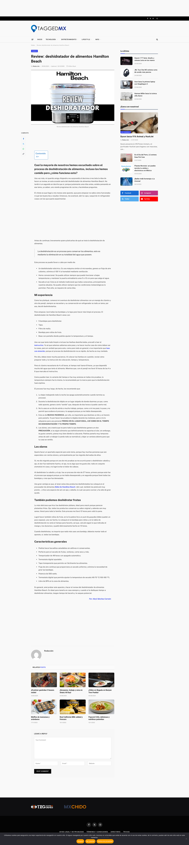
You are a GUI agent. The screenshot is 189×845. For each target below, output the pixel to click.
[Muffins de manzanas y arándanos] (44, 707)
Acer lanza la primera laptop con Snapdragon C (144, 83)
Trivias (126, 832)
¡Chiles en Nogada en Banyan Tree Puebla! (100, 691)
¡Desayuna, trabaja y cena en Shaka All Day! (71, 691)
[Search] (157, 39)
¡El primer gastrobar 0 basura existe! (42, 691)
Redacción (36, 66)
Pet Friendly (125, 132)
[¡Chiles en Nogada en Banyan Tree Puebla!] (101, 680)
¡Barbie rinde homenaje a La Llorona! (144, 180)
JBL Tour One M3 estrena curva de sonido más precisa (145, 71)
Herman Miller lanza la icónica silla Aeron (145, 95)
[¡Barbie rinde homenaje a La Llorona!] (126, 181)
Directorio (115, 832)
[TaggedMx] (48, 28)
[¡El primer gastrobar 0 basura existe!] (44, 680)
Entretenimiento (68, 39)
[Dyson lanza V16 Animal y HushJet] (139, 122)
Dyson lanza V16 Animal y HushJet (136, 136)
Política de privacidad (105, 841)
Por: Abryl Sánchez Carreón (100, 599)
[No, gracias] (186, 839)
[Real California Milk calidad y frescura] (73, 707)
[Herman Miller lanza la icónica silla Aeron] (126, 96)
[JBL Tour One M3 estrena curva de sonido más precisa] (126, 73)
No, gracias (90, 841)
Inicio (39, 39)
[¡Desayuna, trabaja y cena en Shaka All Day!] (73, 680)
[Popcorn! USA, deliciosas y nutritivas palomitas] (101, 707)
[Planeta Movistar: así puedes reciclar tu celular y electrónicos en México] (126, 168)
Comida (34, 51)
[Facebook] (23, 139)
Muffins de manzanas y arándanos (40, 718)
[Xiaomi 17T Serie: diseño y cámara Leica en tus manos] (126, 61)
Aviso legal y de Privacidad (71, 832)
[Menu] (32, 39)
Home (33, 45)
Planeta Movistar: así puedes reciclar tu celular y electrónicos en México (145, 168)
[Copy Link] (23, 154)
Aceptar (80, 841)
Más (97, 39)
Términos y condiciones (97, 832)
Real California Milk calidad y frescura (71, 718)
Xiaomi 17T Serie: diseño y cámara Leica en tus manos (144, 59)
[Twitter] (23, 144)
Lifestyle (86, 39)
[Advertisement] (94, 8)
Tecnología (51, 39)
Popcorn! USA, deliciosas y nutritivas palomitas (98, 718)
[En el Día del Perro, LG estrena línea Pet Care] (126, 157)
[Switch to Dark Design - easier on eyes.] (157, 18)
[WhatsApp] (23, 149)
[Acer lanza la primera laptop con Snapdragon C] (126, 84)
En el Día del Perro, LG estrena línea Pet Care (145, 156)
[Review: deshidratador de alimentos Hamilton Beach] (72, 97)
